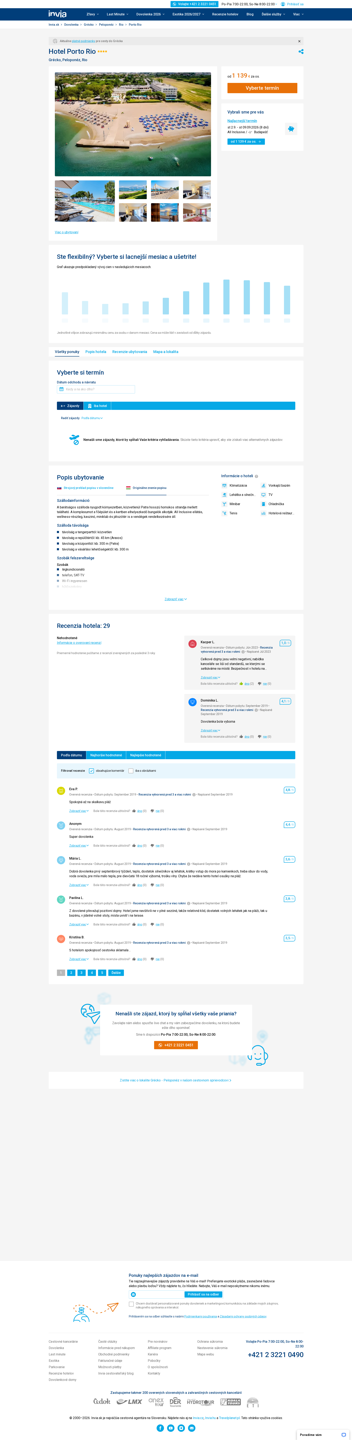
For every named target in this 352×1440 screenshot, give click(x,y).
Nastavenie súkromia (212, 1348)
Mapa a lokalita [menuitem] (165, 352)
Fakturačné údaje (110, 1361)
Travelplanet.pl (229, 1418)
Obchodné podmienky (113, 1354)
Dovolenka (71, 24)
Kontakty (154, 1373)
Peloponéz (106, 24)
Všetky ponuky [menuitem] (67, 352)
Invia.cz (198, 1418)
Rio (121, 24)
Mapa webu (205, 1354)
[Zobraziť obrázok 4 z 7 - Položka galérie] (197, 189)
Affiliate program (159, 1348)
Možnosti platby (109, 1367)
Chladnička (276, 504)
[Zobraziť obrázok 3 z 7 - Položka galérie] (165, 189)
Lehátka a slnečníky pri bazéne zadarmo (243, 495)
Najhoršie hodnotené (106, 755)
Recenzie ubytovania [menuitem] (129, 352)
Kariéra (153, 1354)
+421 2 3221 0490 (276, 1355)
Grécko (89, 24)
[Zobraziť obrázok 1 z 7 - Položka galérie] (85, 201)
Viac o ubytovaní (66, 232)
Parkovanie (57, 1367)
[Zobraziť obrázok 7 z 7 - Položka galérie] (197, 212)
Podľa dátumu (71, 755)
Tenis (233, 513)
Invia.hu (210, 1418)
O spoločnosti (158, 1367)
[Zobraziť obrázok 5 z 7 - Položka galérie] (133, 212)
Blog (250, 14)
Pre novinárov (157, 1342)
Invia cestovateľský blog (116, 1373)
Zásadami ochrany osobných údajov (243, 1316)
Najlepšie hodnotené (145, 755)
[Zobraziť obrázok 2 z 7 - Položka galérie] (133, 189)
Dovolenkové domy (62, 1380)
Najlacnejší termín (242, 121)
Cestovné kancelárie (63, 1342)
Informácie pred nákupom (116, 1348)
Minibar (235, 504)
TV (270, 495)
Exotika (54, 1361)
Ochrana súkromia (210, 1342)
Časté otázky (107, 1342)
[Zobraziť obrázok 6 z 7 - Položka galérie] (165, 212)
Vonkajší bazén (279, 485)
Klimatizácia (238, 485)
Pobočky (154, 1361)
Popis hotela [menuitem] (95, 352)
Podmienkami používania (200, 1316)
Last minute (57, 1354)
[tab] (85, 488)
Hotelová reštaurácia (282, 513)
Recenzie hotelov (225, 14)
